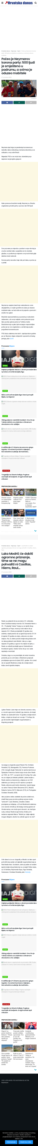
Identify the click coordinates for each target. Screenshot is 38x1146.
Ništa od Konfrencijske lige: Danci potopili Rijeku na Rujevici (17, 396)
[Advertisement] (19, 30)
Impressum (4, 1083)
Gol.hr (12, 338)
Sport (5, 366)
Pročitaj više (25, 1142)
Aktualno (6, 471)
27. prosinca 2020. (6, 77)
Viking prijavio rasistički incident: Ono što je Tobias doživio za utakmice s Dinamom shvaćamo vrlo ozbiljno (17, 422)
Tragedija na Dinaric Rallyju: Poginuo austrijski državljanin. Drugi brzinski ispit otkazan (16, 477)
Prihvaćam (11, 1142)
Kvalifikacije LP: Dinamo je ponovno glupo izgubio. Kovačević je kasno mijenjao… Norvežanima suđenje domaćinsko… (17, 449)
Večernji (27, 872)
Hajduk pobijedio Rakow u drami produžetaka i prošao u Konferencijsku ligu (19, 370)
